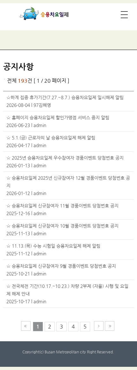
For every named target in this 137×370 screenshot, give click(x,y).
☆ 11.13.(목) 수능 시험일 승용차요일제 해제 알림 (53, 245)
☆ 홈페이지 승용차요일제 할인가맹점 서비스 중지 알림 (57, 117)
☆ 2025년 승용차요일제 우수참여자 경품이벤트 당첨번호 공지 (65, 157)
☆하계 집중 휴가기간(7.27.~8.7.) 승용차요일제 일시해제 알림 (65, 97)
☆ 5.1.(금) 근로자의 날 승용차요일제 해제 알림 (50, 137)
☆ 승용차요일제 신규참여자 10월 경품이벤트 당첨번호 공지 (62, 225)
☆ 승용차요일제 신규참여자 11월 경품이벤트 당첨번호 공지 (62, 205)
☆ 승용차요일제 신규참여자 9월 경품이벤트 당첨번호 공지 (61, 265)
